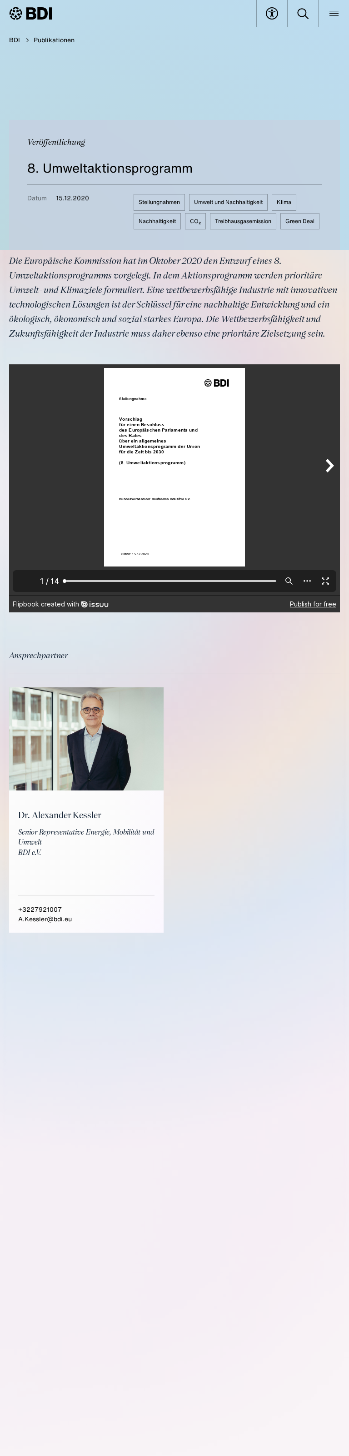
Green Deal (299, 221)
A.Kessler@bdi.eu (45, 919)
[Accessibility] (272, 13)
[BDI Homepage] (30, 13)
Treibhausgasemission (243, 221)
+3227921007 (40, 909)
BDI (14, 40)
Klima (284, 202)
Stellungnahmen (159, 202)
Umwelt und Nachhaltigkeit (228, 202)
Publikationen (54, 40)
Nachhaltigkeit (157, 221)
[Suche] (303, 13)
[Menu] (334, 13)
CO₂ (195, 221)
